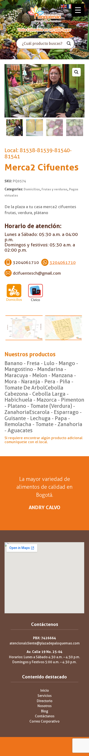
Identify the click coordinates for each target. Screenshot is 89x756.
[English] (64, 6)
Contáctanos (44, 716)
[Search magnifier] (69, 43)
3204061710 (63, 262)
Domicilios (32, 189)
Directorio (44, 701)
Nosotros (44, 706)
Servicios (44, 696)
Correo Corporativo (44, 721)
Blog (44, 711)
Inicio (44, 691)
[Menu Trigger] (77, 10)
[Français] (70, 6)
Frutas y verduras (54, 189)
